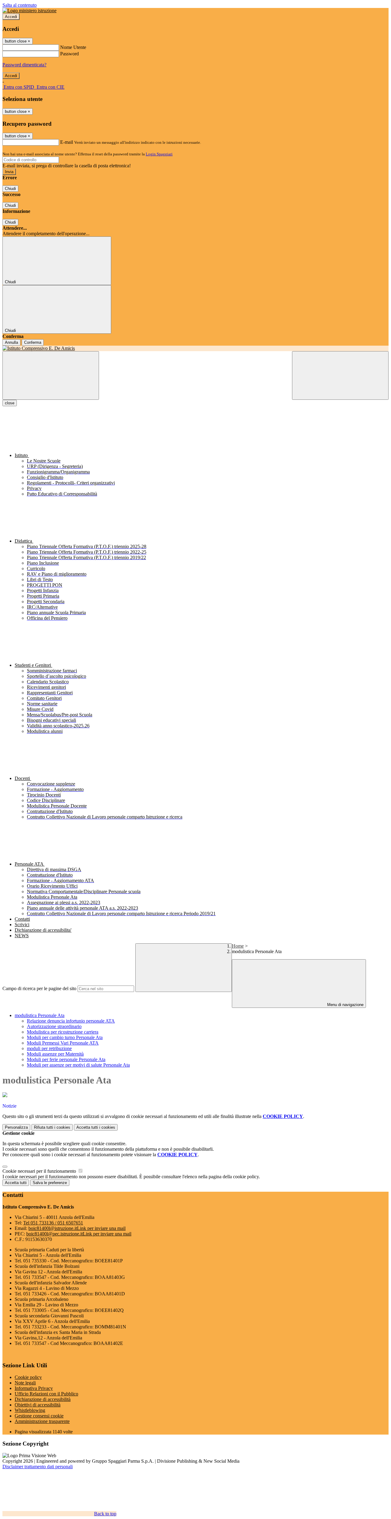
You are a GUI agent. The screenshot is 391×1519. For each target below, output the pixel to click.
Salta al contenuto (19, 5)
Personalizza (16, 1127)
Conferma (32, 342)
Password (69, 53)
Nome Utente (73, 47)
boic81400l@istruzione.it (77, 1228)
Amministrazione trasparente (42, 1421)
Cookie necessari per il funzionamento (39, 1171)
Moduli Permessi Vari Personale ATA (63, 1042)
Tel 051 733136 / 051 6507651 (53, 1222)
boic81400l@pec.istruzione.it (78, 1233)
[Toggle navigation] (50, 375)
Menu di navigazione (345, 1004)
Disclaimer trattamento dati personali (37, 1466)
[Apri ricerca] (340, 375)
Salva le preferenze (50, 1182)
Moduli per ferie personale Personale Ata (66, 1059)
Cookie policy (28, 1377)
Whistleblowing (30, 1410)
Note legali (25, 1382)
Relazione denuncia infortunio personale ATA (71, 1020)
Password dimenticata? (24, 64)
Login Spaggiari (159, 154)
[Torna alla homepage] (195, 348)
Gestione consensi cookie (39, 1415)
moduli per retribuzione (49, 1048)
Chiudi (10, 188)
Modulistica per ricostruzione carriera (62, 1031)
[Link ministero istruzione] (29, 10)
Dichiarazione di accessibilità (43, 1399)
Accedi (11, 16)
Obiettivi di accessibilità (37, 1404)
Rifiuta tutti (52, 1127)
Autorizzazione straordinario (54, 1026)
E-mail (66, 142)
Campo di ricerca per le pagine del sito (39, 988)
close (9, 403)
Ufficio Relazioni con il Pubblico (46, 1393)
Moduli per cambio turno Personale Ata (65, 1037)
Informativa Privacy (34, 1388)
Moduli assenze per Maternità (55, 1054)
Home (238, 946)
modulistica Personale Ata (39, 1015)
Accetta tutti (95, 1127)
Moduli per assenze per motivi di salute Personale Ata (78, 1065)
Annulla (11, 342)
